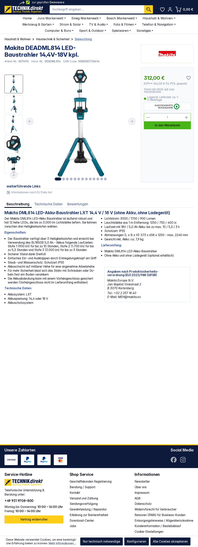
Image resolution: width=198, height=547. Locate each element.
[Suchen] (148, 9)
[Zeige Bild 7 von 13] (82, 179)
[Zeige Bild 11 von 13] (97, 179)
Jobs (73, 526)
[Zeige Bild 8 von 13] (86, 179)
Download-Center (82, 520)
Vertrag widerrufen (34, 519)
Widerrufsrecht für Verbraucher (156, 509)
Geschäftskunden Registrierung (91, 481)
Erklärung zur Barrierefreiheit (89, 515)
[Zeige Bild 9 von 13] (90, 179)
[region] (70, 124)
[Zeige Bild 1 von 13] (58, 179)
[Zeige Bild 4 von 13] (71, 179)
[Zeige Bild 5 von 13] (75, 179)
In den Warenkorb (167, 125)
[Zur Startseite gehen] (23, 9)
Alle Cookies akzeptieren (170, 541)
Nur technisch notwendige (101, 541)
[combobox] (97, 9)
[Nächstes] (132, 121)
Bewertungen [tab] (77, 204)
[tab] (18, 204)
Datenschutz (143, 504)
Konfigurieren (136, 541)
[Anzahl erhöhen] (186, 117)
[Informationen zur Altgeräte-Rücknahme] (167, 107)
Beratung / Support (82, 487)
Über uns (141, 487)
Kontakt (75, 493)
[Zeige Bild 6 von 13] (78, 179)
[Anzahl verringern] (148, 117)
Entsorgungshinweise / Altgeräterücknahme (164, 520)
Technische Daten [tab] (48, 204)
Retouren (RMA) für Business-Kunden (160, 515)
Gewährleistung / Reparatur (88, 509)
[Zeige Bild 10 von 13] (94, 179)
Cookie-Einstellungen (149, 531)
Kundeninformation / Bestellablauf (158, 526)
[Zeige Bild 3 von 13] (67, 179)
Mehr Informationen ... (62, 543)
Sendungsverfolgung (84, 504)
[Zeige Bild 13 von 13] (105, 179)
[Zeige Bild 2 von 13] (63, 179)
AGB (138, 498)
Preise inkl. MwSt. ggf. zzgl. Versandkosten (159, 90)
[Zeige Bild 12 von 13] (101, 179)
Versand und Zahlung (84, 498)
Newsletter (142, 481)
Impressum (142, 493)
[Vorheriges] (29, 121)
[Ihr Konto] (170, 9)
